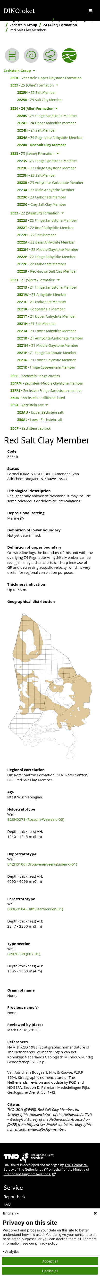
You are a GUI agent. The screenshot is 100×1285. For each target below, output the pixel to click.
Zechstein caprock (30, 428)
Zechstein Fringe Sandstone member (46, 390)
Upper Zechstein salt (40, 412)
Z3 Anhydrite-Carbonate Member (50, 182)
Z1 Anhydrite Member (42, 294)
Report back (14, 1196)
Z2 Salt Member (36, 234)
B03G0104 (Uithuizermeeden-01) (35, 909)
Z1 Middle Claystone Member (47, 345)
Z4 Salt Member (36, 130)
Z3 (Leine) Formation (32, 153)
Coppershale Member (41, 309)
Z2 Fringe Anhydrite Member (46, 256)
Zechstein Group (23, 25)
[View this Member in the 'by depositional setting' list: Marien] (50, 55)
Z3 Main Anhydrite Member (45, 189)
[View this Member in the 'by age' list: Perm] (31, 55)
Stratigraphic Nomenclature (27, 19)
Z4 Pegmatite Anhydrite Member (50, 137)
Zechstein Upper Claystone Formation (46, 77)
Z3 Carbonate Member (41, 197)
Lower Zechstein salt (39, 419)
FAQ (7, 1204)
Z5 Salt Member (36, 92)
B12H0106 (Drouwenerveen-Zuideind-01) (42, 864)
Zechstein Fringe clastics (35, 375)
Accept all (50, 1261)
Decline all (50, 1271)
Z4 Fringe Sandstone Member (47, 115)
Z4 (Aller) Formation (60, 25)
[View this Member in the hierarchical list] (12, 55)
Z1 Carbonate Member (41, 301)
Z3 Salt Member (36, 175)
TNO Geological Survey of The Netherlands (46, 1167)
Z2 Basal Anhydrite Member (46, 242)
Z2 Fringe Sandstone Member (47, 220)
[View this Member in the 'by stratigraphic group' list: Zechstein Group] (69, 55)
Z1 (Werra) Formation (32, 279)
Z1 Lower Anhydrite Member (46, 330)
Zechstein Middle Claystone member (46, 383)
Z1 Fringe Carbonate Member (46, 352)
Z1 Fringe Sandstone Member (47, 287)
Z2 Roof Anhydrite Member (45, 227)
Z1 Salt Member (36, 323)
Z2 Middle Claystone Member (47, 249)
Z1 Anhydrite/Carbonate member (50, 338)
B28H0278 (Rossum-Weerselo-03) (35, 819)
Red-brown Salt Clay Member (47, 271)
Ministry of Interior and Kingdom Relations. (46, 1171)
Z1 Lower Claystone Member (46, 359)
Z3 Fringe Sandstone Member (47, 160)
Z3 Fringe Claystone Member (46, 168)
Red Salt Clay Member (41, 144)
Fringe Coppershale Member (46, 367)
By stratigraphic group (75, 19)
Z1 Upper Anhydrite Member (46, 316)
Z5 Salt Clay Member (40, 99)
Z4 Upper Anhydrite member (46, 122)
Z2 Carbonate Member (41, 263)
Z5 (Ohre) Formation (32, 85)
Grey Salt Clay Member (41, 204)
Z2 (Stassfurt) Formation (34, 213)
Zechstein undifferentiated (37, 397)
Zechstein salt (26, 404)
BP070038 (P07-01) (23, 953)
